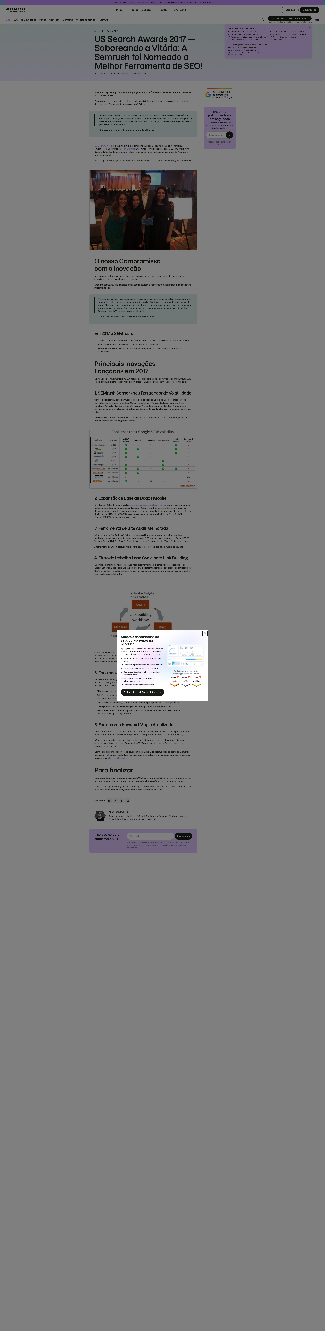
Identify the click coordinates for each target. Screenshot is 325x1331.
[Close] (205, 633)
